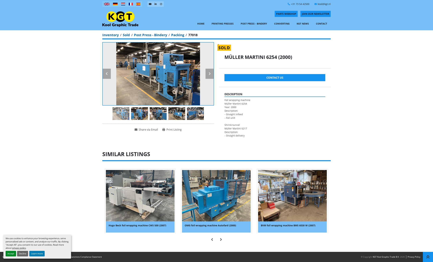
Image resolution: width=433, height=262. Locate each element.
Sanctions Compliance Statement (86, 256)
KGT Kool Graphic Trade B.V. (386, 256)
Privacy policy (414, 256)
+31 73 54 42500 (300, 4)
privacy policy (19, 247)
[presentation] (212, 239)
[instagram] (161, 4)
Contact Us (274, 77)
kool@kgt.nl (324, 4)
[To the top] (428, 257)
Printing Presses (223, 23)
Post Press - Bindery (254, 23)
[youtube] (150, 4)
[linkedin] (155, 4)
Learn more (37, 253)
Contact (321, 23)
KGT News (303, 23)
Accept (10, 253)
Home (200, 23)
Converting (282, 23)
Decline (22, 253)
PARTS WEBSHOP (286, 13)
